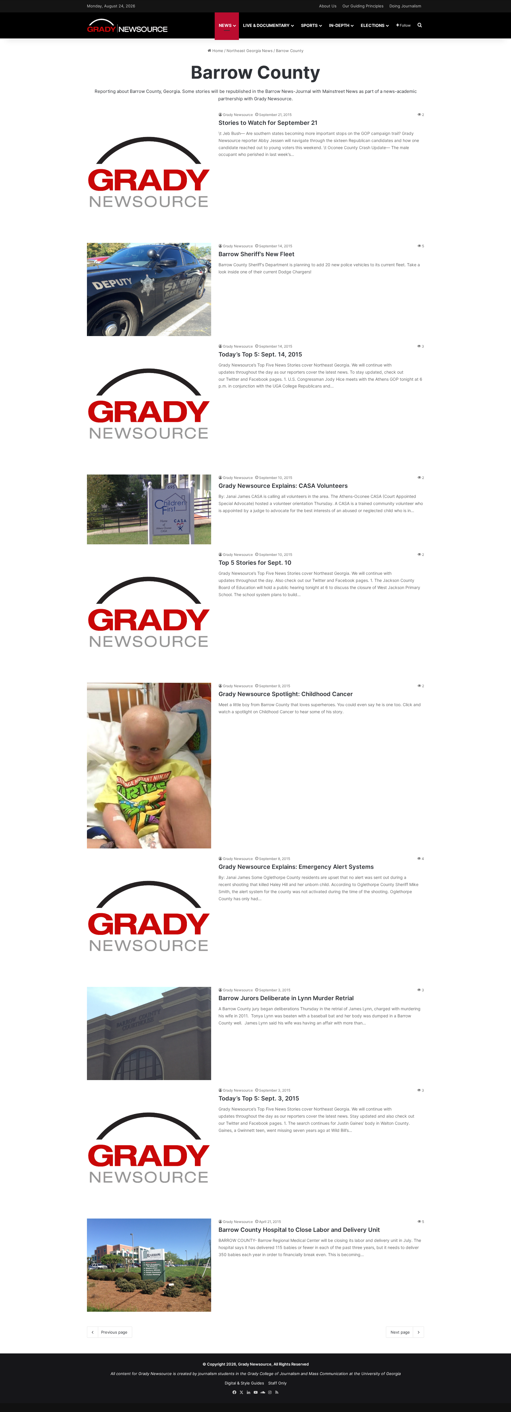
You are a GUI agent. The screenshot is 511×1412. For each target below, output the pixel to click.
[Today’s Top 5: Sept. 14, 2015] (149, 405)
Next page (400, 1332)
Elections (372, 25)
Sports (309, 25)
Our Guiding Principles (363, 6)
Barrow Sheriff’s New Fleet (257, 254)
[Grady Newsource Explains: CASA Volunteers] (149, 509)
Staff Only (277, 1383)
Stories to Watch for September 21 (268, 122)
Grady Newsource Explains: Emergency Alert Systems (296, 866)
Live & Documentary (266, 25)
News (225, 25)
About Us (328, 6)
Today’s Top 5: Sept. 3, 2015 (259, 1098)
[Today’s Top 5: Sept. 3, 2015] (149, 1149)
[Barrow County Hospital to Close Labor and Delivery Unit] (149, 1265)
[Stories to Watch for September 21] (149, 174)
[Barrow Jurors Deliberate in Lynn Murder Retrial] (149, 1033)
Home (217, 50)
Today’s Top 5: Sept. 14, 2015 (260, 354)
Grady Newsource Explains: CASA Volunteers (283, 485)
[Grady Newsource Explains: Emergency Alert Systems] (149, 918)
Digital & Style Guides (244, 1383)
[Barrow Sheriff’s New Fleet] (149, 289)
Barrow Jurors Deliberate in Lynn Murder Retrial (286, 998)
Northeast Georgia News (250, 50)
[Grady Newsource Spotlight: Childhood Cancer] (149, 765)
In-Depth (339, 25)
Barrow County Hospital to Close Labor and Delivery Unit (299, 1229)
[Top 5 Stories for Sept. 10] (149, 613)
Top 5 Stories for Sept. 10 (255, 562)
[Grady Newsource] (127, 25)
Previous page (114, 1332)
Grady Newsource (238, 114)
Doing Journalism (405, 6)
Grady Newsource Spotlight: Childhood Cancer (286, 694)
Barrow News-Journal (288, 91)
